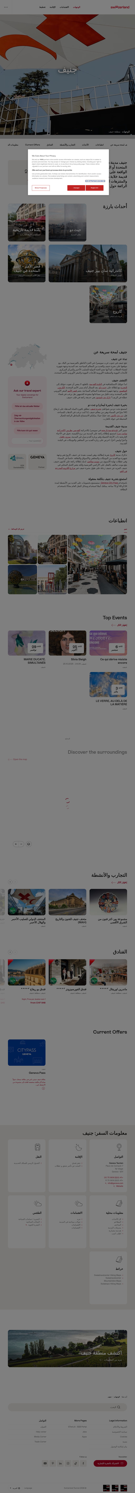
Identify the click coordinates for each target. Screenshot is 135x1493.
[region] (68, 172)
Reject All (94, 188)
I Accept (76, 188)
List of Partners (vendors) (95, 181)
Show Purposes (41, 188)
